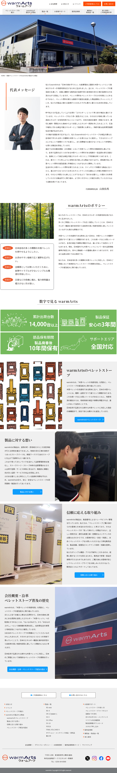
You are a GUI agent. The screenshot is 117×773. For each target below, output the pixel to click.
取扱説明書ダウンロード (94, 723)
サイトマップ (87, 745)
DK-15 (51, 714)
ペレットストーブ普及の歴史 (17, 727)
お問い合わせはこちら (79, 695)
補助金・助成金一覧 (92, 733)
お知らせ (66, 4)
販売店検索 (89, 730)
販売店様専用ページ (72, 745)
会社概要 (54, 4)
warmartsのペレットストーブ (17, 718)
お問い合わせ (109, 4)
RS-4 (48, 711)
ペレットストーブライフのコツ (97, 711)
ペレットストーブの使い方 (95, 707)
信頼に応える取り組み (88, 575)
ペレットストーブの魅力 (14, 711)
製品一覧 (48, 704)
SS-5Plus (49, 720)
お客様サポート (90, 704)
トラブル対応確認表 (93, 720)
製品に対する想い (27, 492)
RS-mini (49, 707)
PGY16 (48, 726)
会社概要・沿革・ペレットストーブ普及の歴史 (27, 669)
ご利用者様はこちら (92, 4)
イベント (77, 4)
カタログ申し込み (92, 726)
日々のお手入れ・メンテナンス (97, 717)
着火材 (48, 736)
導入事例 (88, 737)
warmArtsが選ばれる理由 (15, 715)
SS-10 (48, 723)
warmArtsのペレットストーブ (89, 419)
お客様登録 (58, 745)
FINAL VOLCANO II (53, 729)
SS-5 (48, 717)
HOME (3, 76)
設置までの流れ (91, 714)
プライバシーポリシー (43, 745)
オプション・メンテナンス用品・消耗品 (60, 733)
